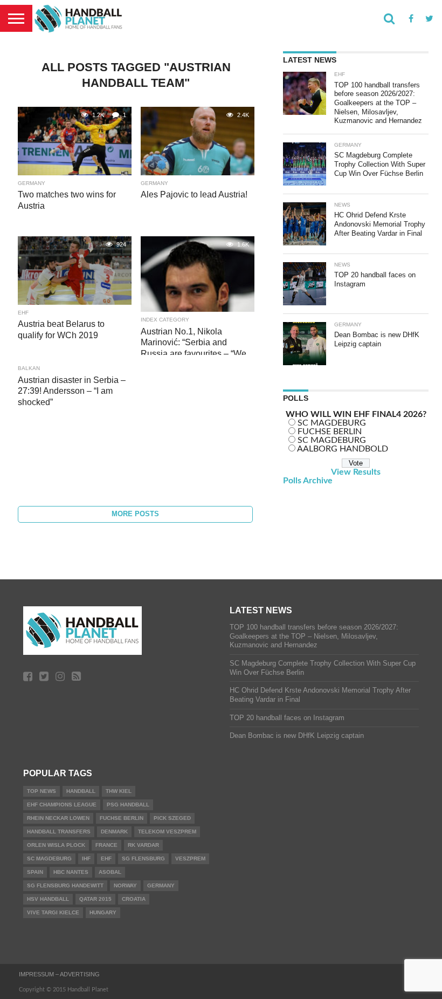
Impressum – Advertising (59, 974)
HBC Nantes (70, 872)
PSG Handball (128, 805)
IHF (86, 858)
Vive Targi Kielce (53, 912)
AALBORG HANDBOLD (342, 448)
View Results (356, 472)
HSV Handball (48, 899)
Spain (35, 872)
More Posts (135, 514)
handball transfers (59, 831)
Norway (125, 885)
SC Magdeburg (49, 858)
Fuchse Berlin (121, 818)
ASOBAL (110, 872)
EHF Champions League (61, 805)
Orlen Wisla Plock (56, 845)
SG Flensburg (143, 858)
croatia (134, 899)
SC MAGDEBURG (332, 423)
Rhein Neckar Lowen (58, 818)
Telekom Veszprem (167, 831)
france (106, 845)
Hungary (102, 912)
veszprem (190, 858)
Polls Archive (308, 480)
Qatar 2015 (95, 899)
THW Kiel (119, 791)
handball (80, 791)
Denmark (114, 831)
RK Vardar (143, 845)
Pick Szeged (172, 818)
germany (161, 885)
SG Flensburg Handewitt (65, 885)
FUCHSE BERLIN (330, 431)
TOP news (41, 791)
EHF (106, 858)
